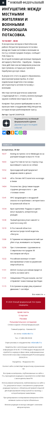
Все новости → (38, 294)
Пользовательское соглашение (23, 322)
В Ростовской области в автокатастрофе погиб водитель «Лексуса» (24, 231)
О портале (23, 315)
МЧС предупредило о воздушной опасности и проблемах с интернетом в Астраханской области (27, 200)
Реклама (23, 318)
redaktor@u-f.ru (27, 334)
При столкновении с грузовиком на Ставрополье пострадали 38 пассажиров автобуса (25, 250)
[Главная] (27, 3)
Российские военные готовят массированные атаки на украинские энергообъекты (26, 261)
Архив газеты (23, 312)
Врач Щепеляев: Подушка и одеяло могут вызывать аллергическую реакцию (25, 212)
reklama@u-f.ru (36, 343)
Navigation (3, 3)
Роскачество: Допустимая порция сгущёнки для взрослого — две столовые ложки (24, 189)
